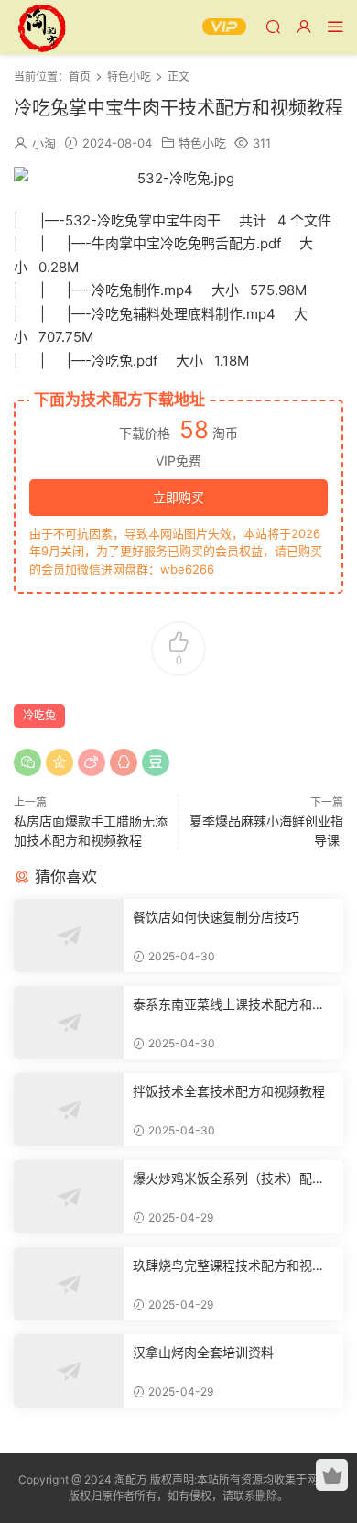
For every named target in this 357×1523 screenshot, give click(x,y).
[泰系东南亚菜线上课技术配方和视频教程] (69, 1022)
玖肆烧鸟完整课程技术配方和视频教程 (229, 1266)
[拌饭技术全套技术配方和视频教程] (69, 1109)
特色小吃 (202, 143)
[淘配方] (41, 27)
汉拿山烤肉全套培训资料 (203, 1352)
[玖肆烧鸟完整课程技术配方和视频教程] (69, 1283)
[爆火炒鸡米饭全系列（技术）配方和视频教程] (69, 1196)
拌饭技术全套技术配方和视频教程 (229, 1091)
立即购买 (178, 497)
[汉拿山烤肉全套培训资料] (69, 1371)
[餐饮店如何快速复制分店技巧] (69, 935)
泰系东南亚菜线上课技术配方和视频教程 (229, 1005)
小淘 (44, 143)
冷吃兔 (39, 715)
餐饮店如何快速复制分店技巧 (216, 917)
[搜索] (273, 26)
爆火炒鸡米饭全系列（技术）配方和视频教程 (229, 1179)
